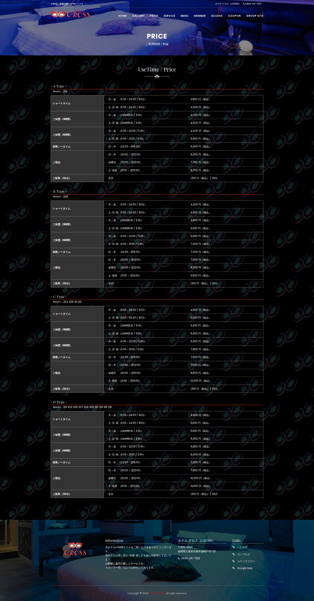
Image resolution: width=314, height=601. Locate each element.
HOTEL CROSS (157, 593)
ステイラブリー (246, 561)
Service (169, 16)
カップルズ (243, 554)
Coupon (234, 16)
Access (217, 16)
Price (154, 16)
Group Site (254, 16)
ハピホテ (242, 547)
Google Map (245, 568)
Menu (185, 16)
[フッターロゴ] (75, 548)
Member (200, 16)
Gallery (138, 16)
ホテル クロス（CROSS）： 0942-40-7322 (238, 3)
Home (122, 16)
